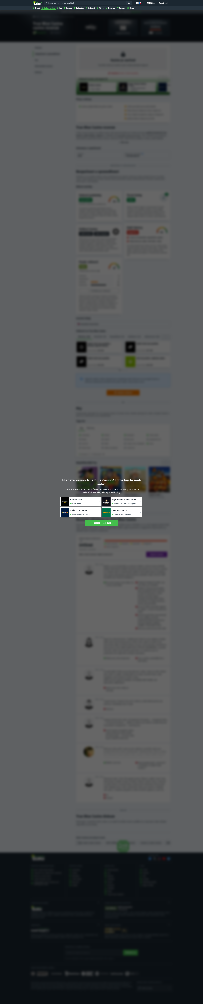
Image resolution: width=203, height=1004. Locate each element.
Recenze (111, 8)
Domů (37, 8)
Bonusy (69, 8)
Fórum (101, 8)
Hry (60, 8)
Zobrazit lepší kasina (103, 523)
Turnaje (122, 8)
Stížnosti (91, 8)
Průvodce (80, 8)
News (131, 8)
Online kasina (49, 8)
